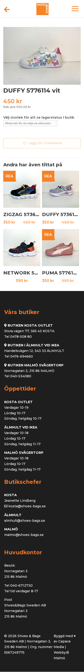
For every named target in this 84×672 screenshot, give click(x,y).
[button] (41, 143)
